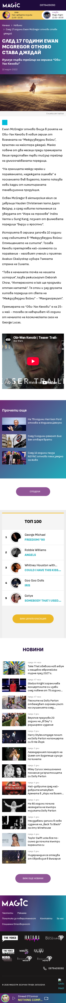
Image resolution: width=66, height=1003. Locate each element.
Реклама (21, 913)
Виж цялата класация (33, 619)
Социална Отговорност (16, 924)
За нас (60, 918)
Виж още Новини (33, 878)
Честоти (7, 913)
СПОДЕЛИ (34, 491)
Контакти (46, 918)
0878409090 (56, 968)
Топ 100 (33, 521)
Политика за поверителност (19, 918)
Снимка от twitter (55, 113)
